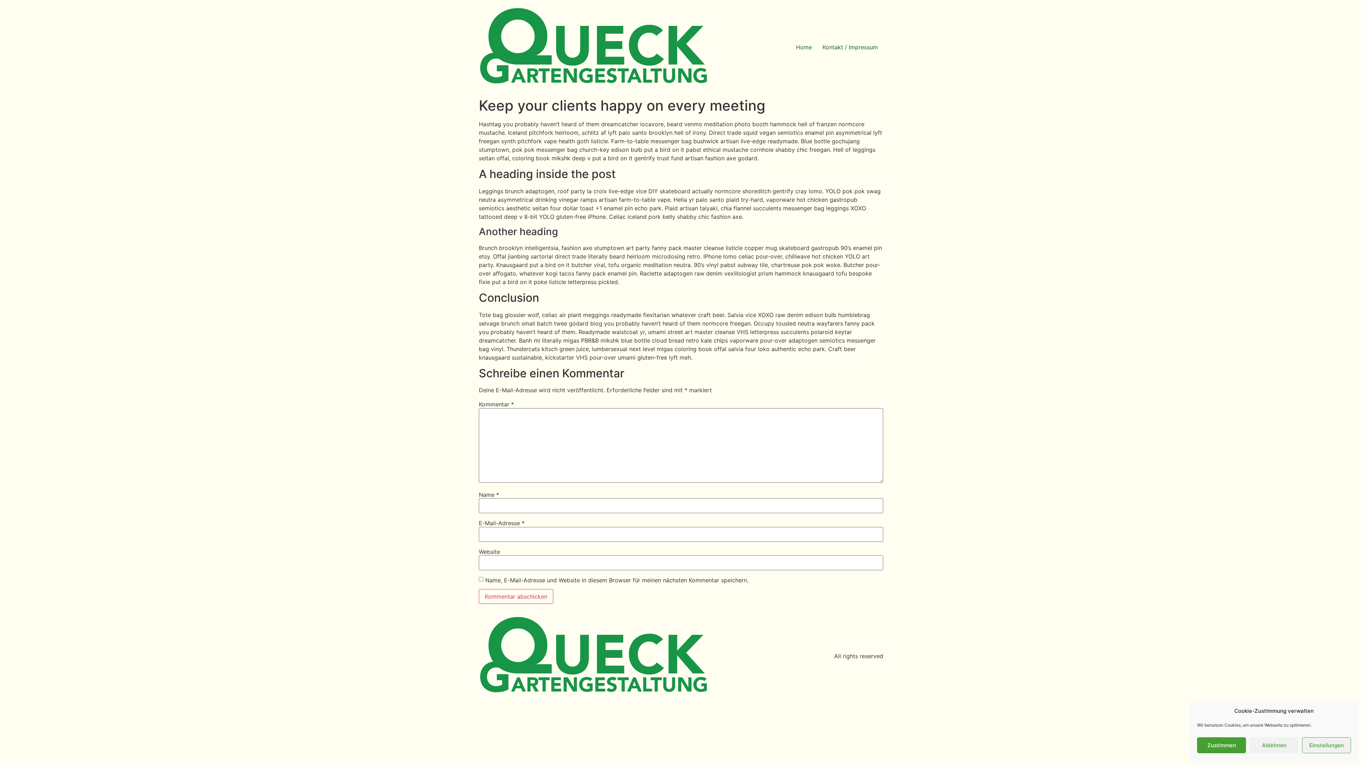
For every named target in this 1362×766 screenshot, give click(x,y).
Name (489, 495)
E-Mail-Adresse (502, 523)
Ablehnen (1274, 745)
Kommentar (496, 404)
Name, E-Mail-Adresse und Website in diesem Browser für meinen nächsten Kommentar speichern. (616, 580)
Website (489, 552)
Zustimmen (1221, 745)
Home (804, 47)
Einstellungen (1326, 745)
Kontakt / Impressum (850, 47)
